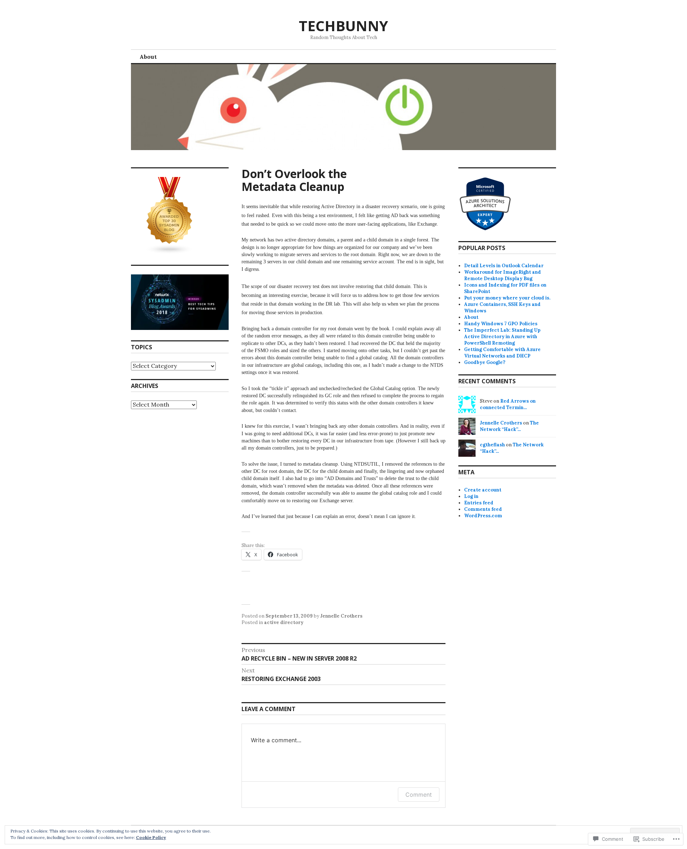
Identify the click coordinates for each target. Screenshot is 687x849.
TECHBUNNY (343, 25)
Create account (482, 490)
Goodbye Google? (484, 362)
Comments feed (483, 509)
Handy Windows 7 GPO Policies (500, 324)
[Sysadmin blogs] (169, 253)
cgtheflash (492, 445)
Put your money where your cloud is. (507, 298)
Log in (471, 496)
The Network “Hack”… (509, 426)
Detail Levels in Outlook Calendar (504, 266)
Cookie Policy (151, 837)
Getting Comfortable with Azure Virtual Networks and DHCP (502, 352)
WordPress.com (483, 516)
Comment (418, 794)
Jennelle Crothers (341, 616)
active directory (283, 622)
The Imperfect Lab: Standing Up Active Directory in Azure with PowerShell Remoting (502, 336)
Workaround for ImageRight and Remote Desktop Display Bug (502, 275)
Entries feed (478, 503)
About (148, 56)
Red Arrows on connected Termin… (508, 404)
